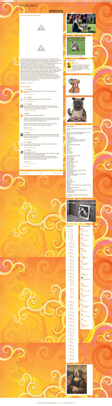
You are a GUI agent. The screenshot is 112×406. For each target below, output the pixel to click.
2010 (69, 235)
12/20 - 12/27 (71, 240)
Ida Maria (26, 89)
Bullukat (26, 97)
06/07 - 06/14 (71, 322)
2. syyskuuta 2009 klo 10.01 (30, 110)
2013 (69, 229)
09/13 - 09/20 (71, 273)
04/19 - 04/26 (71, 335)
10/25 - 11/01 (71, 253)
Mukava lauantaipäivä (71, 284)
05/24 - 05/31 (71, 329)
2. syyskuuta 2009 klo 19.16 (30, 139)
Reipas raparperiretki (85, 286)
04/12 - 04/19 (71, 339)
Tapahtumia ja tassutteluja (85, 306)
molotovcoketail (60, 403)
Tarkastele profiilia (71, 71)
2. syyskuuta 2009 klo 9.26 (30, 101)
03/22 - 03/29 (71, 345)
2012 (69, 231)
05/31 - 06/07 (71, 325)
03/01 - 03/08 (71, 355)
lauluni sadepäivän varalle (85, 257)
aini (25, 132)
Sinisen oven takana (85, 296)
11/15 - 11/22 (71, 250)
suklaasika (84, 301)
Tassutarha (84, 311)
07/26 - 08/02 (71, 308)
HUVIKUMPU (28, 5)
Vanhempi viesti (57, 173)
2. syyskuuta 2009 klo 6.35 (30, 94)
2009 (69, 237)
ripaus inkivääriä (86, 291)
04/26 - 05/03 (71, 332)
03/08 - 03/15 (71, 352)
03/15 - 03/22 (71, 349)
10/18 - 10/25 (71, 256)
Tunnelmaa (84, 320)
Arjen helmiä (85, 230)
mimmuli (26, 104)
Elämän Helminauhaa (85, 245)
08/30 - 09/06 (71, 280)
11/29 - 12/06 (71, 243)
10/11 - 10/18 (71, 260)
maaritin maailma (86, 269)
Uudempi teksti (24, 173)
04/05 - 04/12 (71, 342)
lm (24, 113)
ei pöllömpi (84, 240)
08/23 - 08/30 (71, 302)
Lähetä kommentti (26, 166)
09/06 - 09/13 (71, 277)
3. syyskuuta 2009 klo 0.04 (30, 147)
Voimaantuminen (71, 297)
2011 (69, 233)
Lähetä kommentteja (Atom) (42, 177)
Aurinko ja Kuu (85, 235)
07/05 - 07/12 (71, 312)
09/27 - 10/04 (71, 267)
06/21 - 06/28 (71, 318)
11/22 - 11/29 (71, 246)
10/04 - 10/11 (71, 263)
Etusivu (41, 173)
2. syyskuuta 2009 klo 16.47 (30, 129)
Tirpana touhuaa (86, 316)
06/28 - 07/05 (71, 315)
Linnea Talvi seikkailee (85, 264)
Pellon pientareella (85, 274)
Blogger (73, 403)
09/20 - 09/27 (71, 270)
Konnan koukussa (84, 251)
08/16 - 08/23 (71, 305)
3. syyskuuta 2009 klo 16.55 (30, 163)
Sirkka (25, 150)
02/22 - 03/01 (71, 359)
